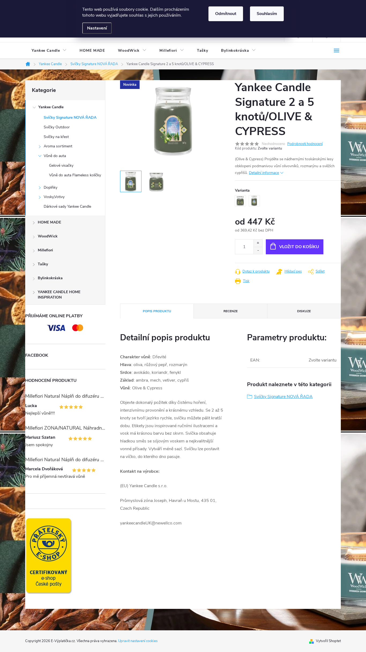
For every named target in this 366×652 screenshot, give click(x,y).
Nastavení (97, 28)
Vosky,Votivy (54, 196)
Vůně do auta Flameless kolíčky (75, 175)
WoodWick (48, 236)
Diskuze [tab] (304, 311)
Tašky (43, 264)
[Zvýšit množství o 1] (257, 243)
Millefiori (45, 250)
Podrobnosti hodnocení (305, 144)
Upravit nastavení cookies (138, 641)
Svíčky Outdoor (57, 127)
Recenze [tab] (230, 311)
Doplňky (50, 187)
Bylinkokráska (50, 278)
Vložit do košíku (299, 247)
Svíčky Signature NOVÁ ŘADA (70, 117)
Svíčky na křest (56, 136)
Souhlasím (267, 14)
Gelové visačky (61, 165)
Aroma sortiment (58, 146)
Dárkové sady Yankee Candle (67, 206)
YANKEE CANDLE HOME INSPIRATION (59, 294)
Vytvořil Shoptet (328, 641)
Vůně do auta (55, 155)
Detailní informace (264, 172)
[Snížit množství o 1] (257, 250)
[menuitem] (49, 50)
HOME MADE (49, 222)
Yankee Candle (51, 107)
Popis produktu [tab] (157, 311)
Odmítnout (225, 14)
